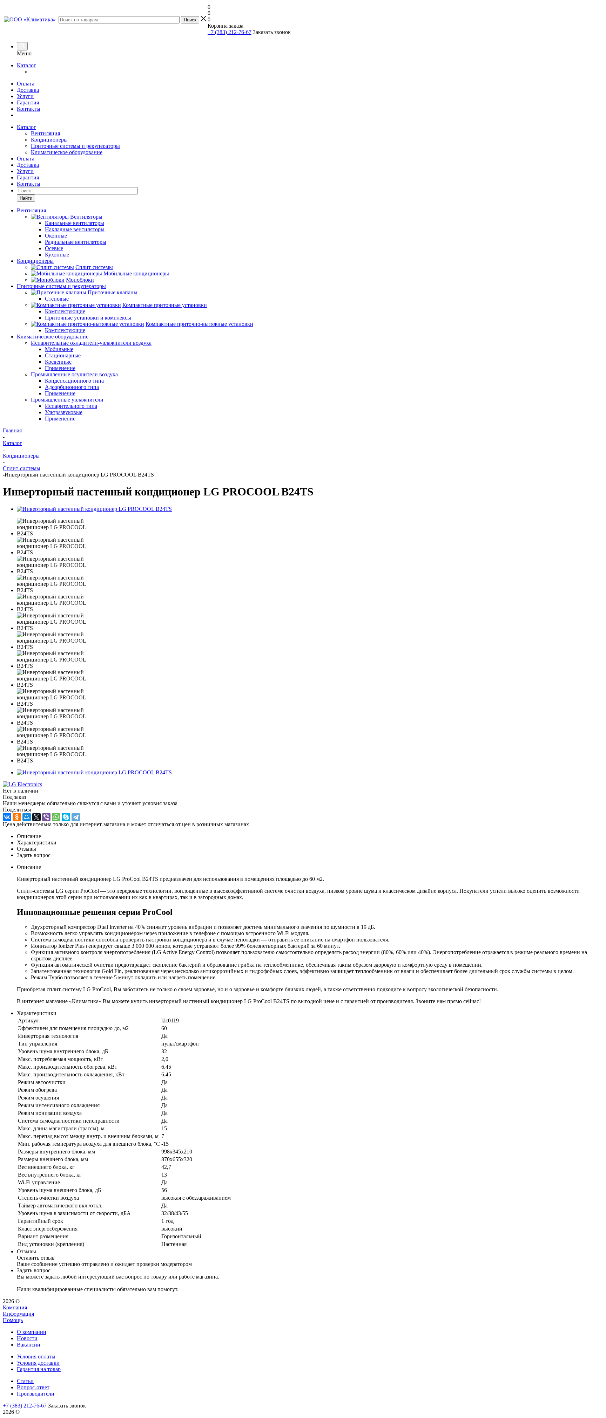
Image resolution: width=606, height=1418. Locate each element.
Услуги (25, 96)
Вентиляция (45, 133)
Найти (26, 198)
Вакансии (28, 1345)
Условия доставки (38, 1363)
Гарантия (28, 102)
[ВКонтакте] (7, 817)
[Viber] (46, 817)
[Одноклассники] (17, 817)
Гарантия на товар (39, 1369)
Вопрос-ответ (33, 1387)
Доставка (28, 90)
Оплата (25, 84)
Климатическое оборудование (66, 152)
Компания (15, 1307)
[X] (36, 817)
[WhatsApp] (56, 817)
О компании (31, 1332)
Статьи (25, 1381)
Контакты (28, 109)
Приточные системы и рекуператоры (75, 146)
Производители (35, 1394)
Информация (18, 1314)
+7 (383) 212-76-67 (229, 32)
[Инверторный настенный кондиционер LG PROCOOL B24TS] (94, 509)
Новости (27, 1338)
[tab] (310, 836)
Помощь (13, 1320)
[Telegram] (76, 817)
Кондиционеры (49, 140)
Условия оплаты (36, 1356)
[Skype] (66, 817)
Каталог (26, 65)
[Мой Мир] (26, 817)
